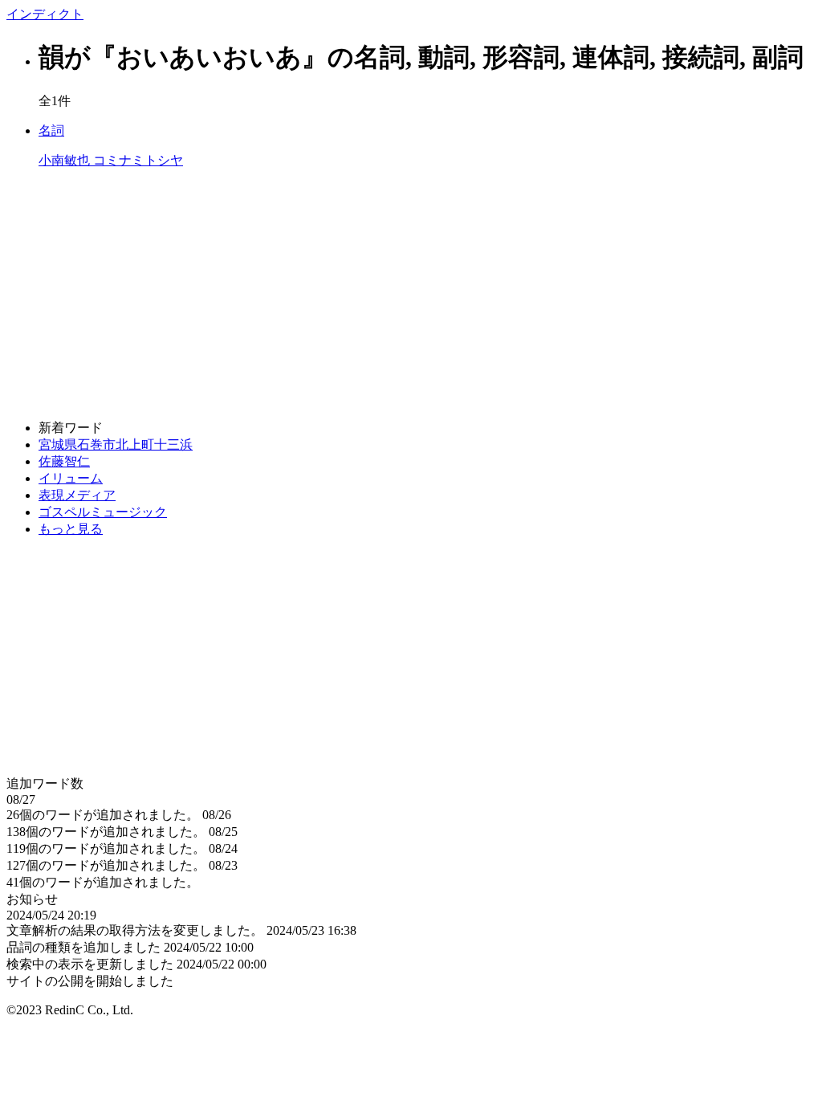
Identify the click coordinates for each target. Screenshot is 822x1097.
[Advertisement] (411, 294)
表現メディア (77, 495)
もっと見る (71, 529)
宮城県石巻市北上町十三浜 (116, 444)
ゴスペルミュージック (103, 512)
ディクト (44, 14)
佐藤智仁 (64, 461)
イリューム (71, 478)
